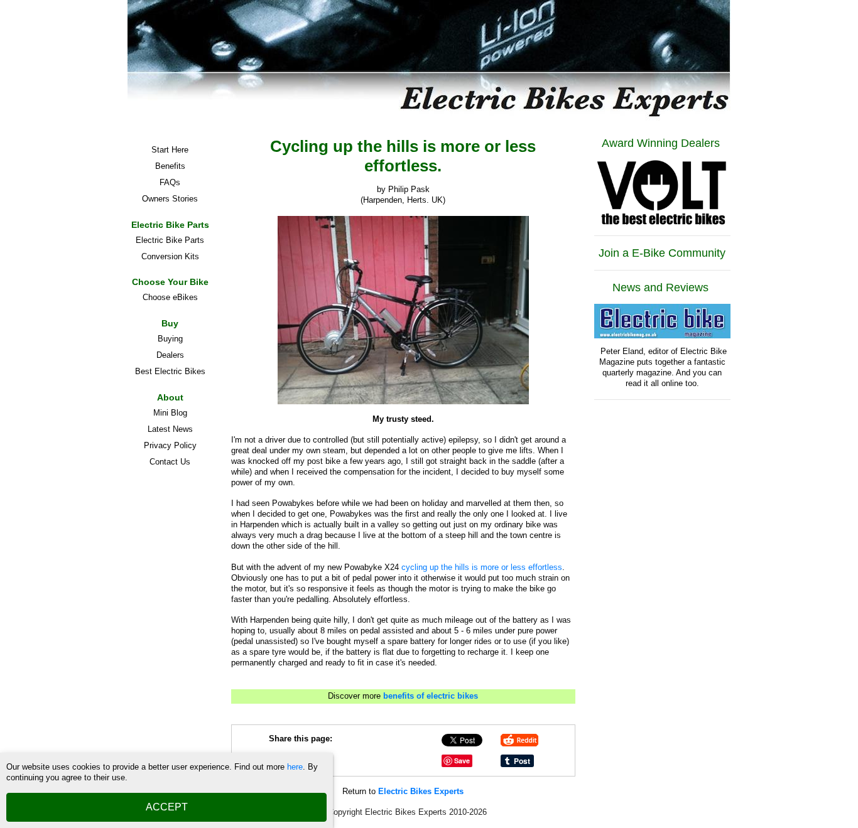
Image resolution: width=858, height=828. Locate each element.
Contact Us (169, 461)
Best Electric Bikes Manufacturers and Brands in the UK (170, 373)
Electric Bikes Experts (421, 791)
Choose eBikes (170, 297)
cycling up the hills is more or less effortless (481, 567)
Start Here (169, 149)
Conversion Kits (170, 256)
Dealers (170, 355)
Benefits (170, 166)
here (295, 767)
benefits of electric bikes (430, 696)
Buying (170, 338)
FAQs (170, 182)
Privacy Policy (170, 445)
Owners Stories (170, 198)
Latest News (170, 429)
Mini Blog (170, 412)
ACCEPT (167, 807)
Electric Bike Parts (170, 240)
